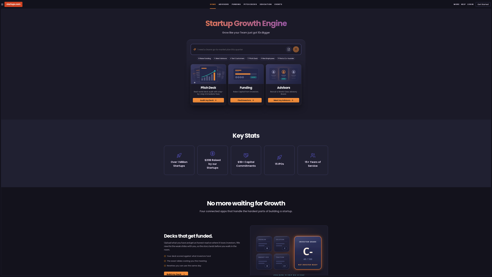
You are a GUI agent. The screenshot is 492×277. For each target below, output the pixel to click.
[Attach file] (289, 49)
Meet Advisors (221, 58)
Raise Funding (205, 58)
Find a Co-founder (286, 58)
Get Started (483, 4)
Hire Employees (268, 58)
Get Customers (238, 58)
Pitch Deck (253, 58)
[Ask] (296, 49)
